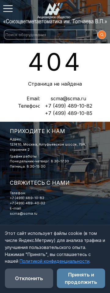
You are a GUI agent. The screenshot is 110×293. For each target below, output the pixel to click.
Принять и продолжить (81, 278)
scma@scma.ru (68, 98)
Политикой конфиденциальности (55, 261)
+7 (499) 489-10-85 (68, 113)
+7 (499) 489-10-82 (68, 106)
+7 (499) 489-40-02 (27, 203)
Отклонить (29, 278)
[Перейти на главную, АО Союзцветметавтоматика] (55, 13)
